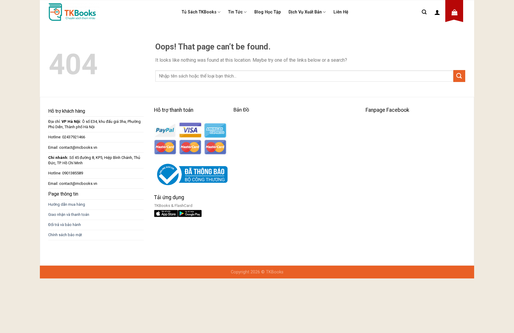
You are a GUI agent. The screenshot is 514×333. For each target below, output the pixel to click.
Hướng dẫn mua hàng (66, 204)
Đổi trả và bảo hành (64, 224)
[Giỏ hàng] (454, 12)
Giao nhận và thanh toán (68, 214)
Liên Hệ (340, 12)
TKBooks (274, 272)
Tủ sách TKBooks (199, 12)
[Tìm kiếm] (424, 12)
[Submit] (459, 76)
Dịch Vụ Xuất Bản (305, 12)
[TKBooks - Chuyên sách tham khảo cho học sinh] (74, 12)
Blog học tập (267, 12)
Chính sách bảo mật (65, 235)
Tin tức (235, 12)
